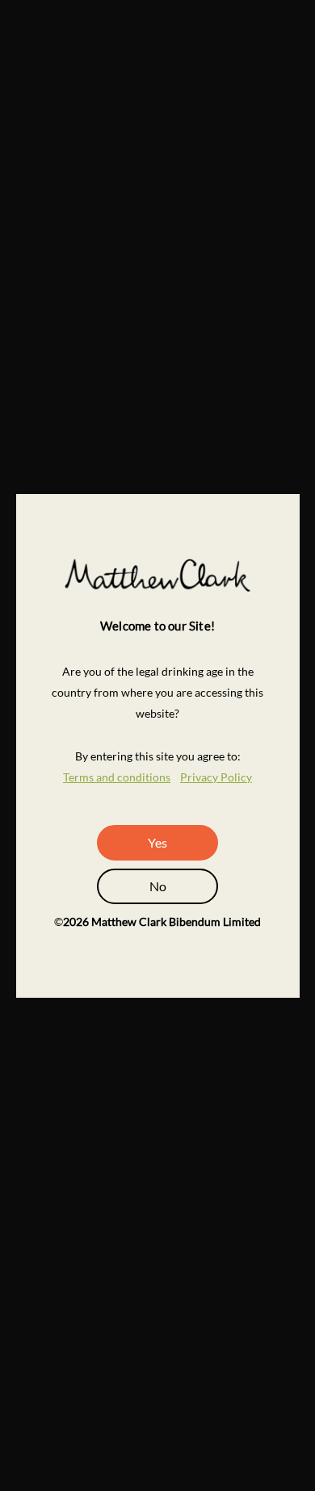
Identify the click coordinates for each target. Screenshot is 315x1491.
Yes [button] (157, 842)
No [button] (157, 886)
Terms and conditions (116, 777)
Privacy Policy (216, 777)
